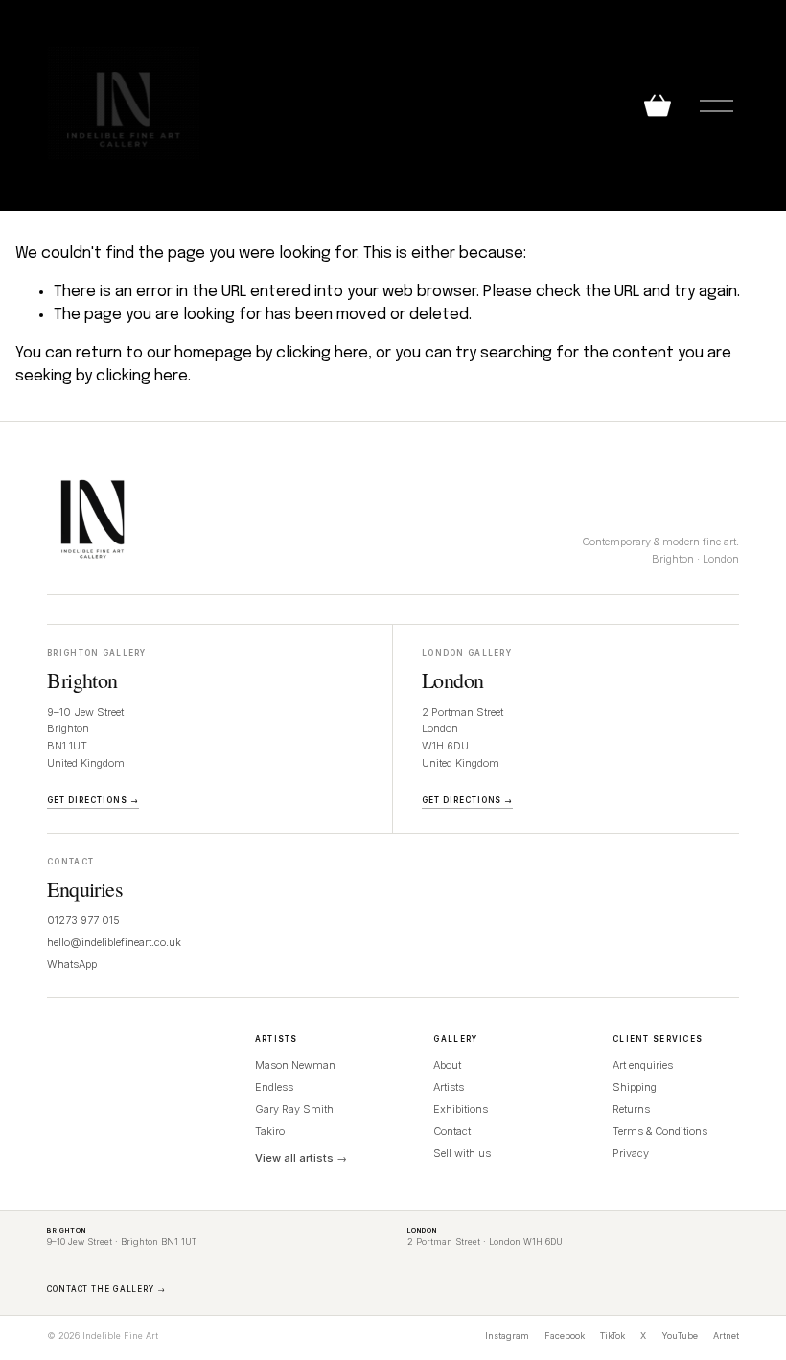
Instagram (507, 1335)
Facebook (564, 1335)
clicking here (322, 353)
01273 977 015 (83, 920)
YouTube (679, 1335)
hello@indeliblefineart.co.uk (114, 942)
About (447, 1065)
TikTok (612, 1335)
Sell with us (462, 1153)
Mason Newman (295, 1065)
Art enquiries (643, 1065)
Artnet (726, 1335)
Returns (631, 1109)
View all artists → (301, 1157)
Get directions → (92, 800)
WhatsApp (72, 964)
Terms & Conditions (660, 1131)
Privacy (631, 1153)
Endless (274, 1087)
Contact (452, 1131)
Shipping (635, 1087)
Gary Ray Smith (294, 1109)
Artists (448, 1087)
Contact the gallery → (106, 1289)
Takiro (270, 1131)
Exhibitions (460, 1109)
